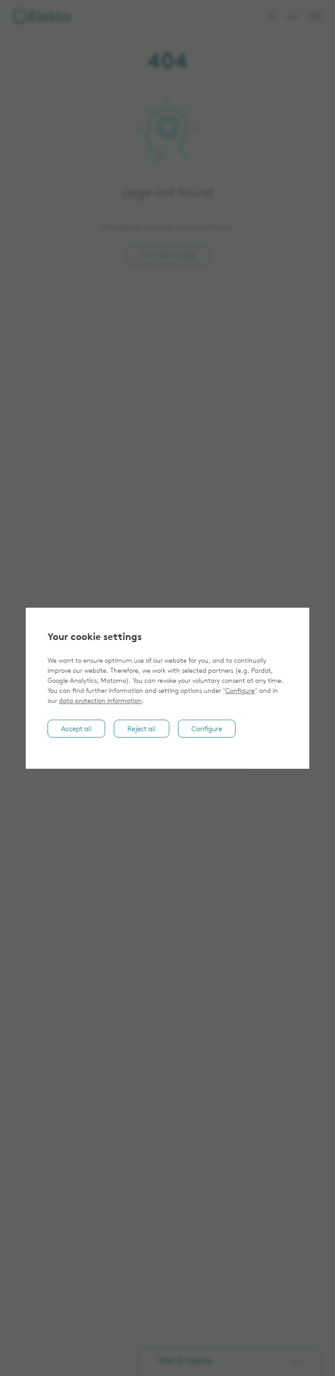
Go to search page (167, 255)
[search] (271, 16)
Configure (240, 691)
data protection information (100, 701)
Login (292, 17)
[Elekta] (41, 16)
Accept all (76, 729)
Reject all (141, 729)
